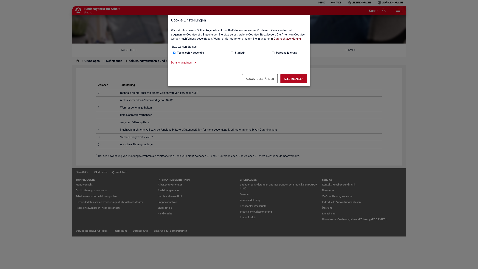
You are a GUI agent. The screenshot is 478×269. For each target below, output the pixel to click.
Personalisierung (286, 52)
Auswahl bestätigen (260, 78)
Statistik (240, 52)
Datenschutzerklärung (287, 38)
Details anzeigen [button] (181, 62)
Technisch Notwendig (190, 52)
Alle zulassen (293, 78)
